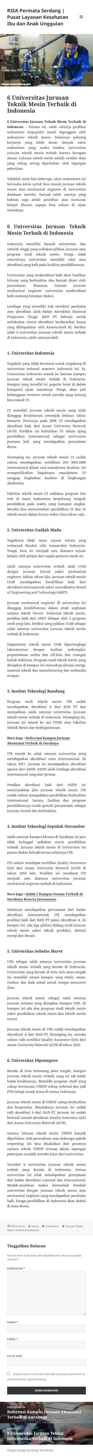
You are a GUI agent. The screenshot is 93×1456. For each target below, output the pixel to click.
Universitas (52, 1226)
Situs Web (14, 1356)
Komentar (16, 1268)
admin (35, 1226)
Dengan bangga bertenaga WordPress (30, 1450)
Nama (12, 1322)
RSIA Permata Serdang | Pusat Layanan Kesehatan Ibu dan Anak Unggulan (37, 17)
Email (12, 1339)
